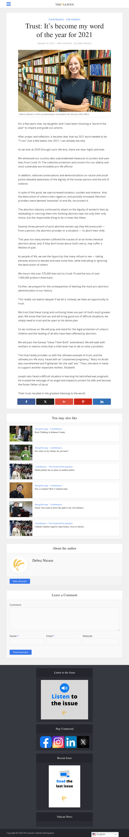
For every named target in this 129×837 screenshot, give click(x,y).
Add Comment (64, 43)
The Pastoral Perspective (61, 466)
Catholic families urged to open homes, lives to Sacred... (60, 526)
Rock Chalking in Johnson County (50, 432)
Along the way (41, 428)
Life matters (73, 19)
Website (87, 636)
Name (14, 636)
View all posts (20, 581)
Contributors (56, 19)
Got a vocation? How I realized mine (51, 488)
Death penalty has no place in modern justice (55, 469)
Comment (15, 605)
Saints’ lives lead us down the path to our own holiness (59, 507)
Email (50, 636)
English (100, 834)
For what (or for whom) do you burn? (51, 451)
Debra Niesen (84, 43)
